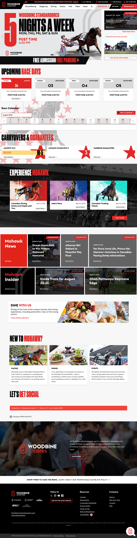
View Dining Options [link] (20, 318)
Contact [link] (112, 503)
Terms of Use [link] (85, 509)
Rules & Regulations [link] (87, 512)
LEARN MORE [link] (76, 456)
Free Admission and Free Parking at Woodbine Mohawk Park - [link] (35, 2)
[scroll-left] (3, 121)
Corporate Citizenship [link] (88, 503)
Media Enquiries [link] (103, 2)
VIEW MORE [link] (119, 218)
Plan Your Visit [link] (114, 500)
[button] (85, 6)
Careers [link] (83, 497)
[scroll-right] (133, 121)
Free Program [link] (117, 2)
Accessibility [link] (84, 514)
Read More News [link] (129, 31)
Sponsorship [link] (84, 500)
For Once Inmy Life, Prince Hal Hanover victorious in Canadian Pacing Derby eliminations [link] (112, 252)
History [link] (112, 497)
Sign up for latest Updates (61, 500)
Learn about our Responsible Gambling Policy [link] (68, 480)
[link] (11, 4)
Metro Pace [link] (56, 204)
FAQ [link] (110, 506)
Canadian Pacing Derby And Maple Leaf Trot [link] (21, 206)
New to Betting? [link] (131, 2)
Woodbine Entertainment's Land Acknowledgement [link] (23, 514)
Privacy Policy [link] (85, 506)
